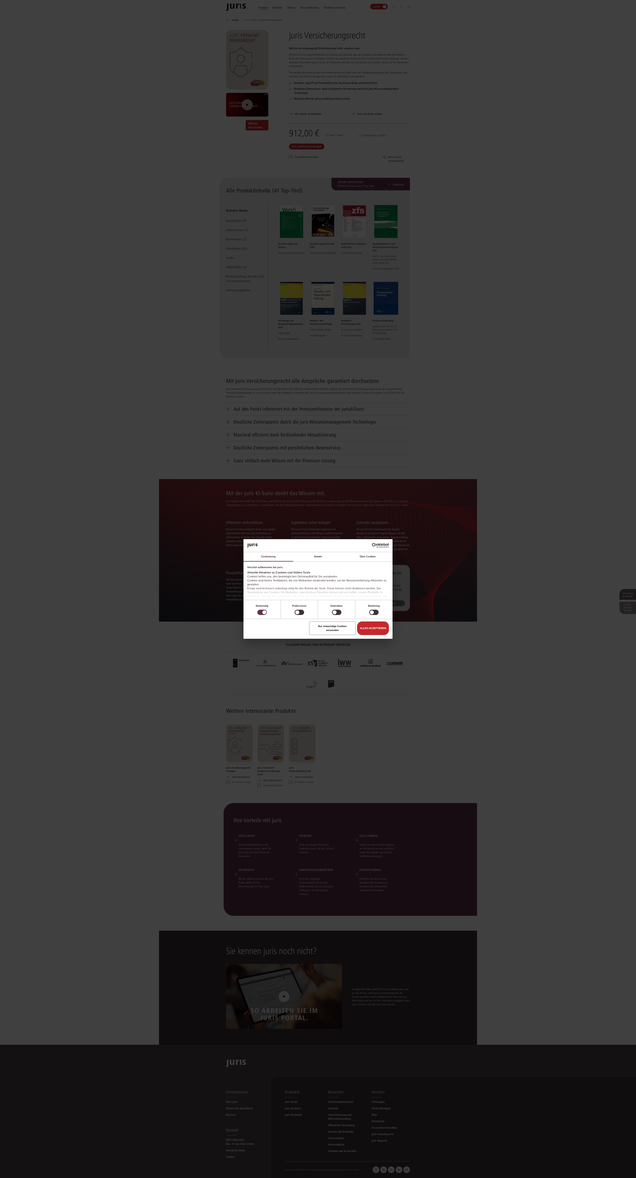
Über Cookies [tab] (368, 556)
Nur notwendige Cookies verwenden (332, 628)
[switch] (299, 612)
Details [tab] (318, 556)
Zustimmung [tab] (268, 556)
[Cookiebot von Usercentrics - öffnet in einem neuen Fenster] (374, 545)
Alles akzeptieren (373, 628)
